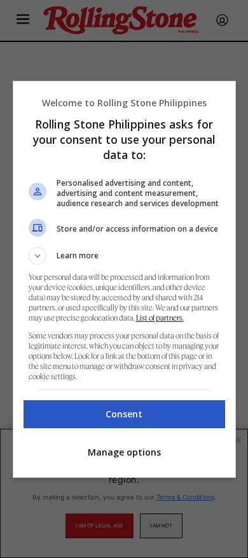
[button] (124, 256)
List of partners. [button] (160, 318)
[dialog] (124, 279)
